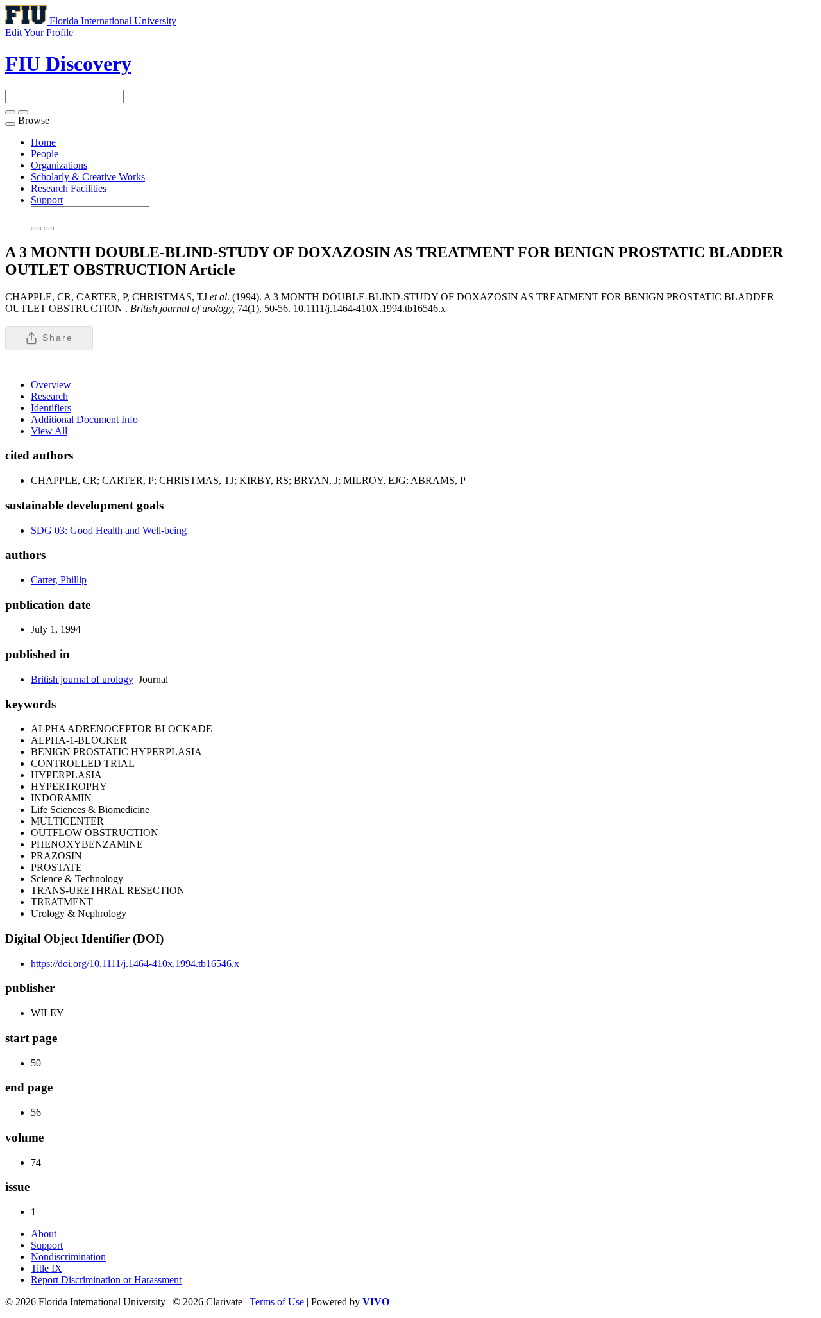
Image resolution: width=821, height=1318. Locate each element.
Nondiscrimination (68, 1256)
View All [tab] (49, 430)
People (44, 153)
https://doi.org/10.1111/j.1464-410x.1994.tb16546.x (135, 963)
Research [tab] (49, 396)
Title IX (46, 1268)
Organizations (59, 165)
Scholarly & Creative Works (88, 176)
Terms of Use (278, 1301)
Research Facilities (68, 188)
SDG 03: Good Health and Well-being (109, 530)
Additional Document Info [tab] (84, 419)
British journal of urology (82, 679)
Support (47, 199)
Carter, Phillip (59, 579)
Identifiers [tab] (51, 407)
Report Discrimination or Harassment (106, 1279)
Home (43, 142)
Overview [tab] (51, 384)
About (43, 1233)
